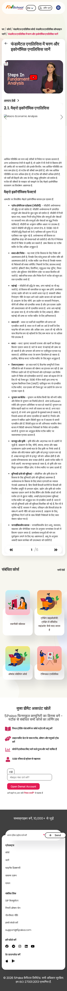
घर (3, 29)
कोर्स (9, 29)
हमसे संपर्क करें (11, 922)
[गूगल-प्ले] (13, 961)
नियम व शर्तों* (29, 792)
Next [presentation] (61, 117)
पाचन (7, 883)
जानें (7, 860)
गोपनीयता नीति (11, 915)
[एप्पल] (7, 961)
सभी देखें (61, 570)
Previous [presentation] (6, 117)
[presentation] (11, 550)
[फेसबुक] (7, 946)
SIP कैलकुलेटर (11, 900)
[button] (58, 8)
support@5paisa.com (18, 930)
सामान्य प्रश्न (11, 875)
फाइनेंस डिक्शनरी (12, 868)
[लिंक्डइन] (26, 946)
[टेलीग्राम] (13, 946)
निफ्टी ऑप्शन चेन (12, 908)
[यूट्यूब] (32, 946)
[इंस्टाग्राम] (19, 946)
